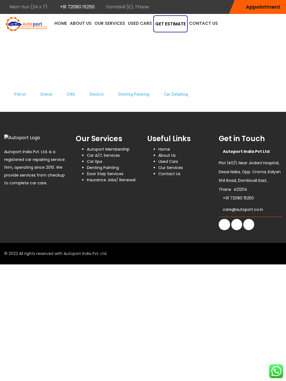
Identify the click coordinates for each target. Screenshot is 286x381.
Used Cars (140, 23)
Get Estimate (170, 24)
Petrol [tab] (20, 94)
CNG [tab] (71, 94)
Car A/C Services (103, 155)
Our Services (109, 23)
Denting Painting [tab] (133, 94)
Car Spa (94, 161)
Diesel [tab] (46, 94)
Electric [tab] (97, 94)
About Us (81, 23)
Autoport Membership (108, 149)
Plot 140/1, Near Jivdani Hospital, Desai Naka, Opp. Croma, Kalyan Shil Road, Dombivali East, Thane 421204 (250, 170)
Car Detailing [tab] (176, 94)
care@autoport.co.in (243, 209)
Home (60, 23)
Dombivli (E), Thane (127, 7)
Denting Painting (103, 167)
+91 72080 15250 (77, 7)
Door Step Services (105, 174)
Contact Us (203, 23)
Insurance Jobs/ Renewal (111, 180)
